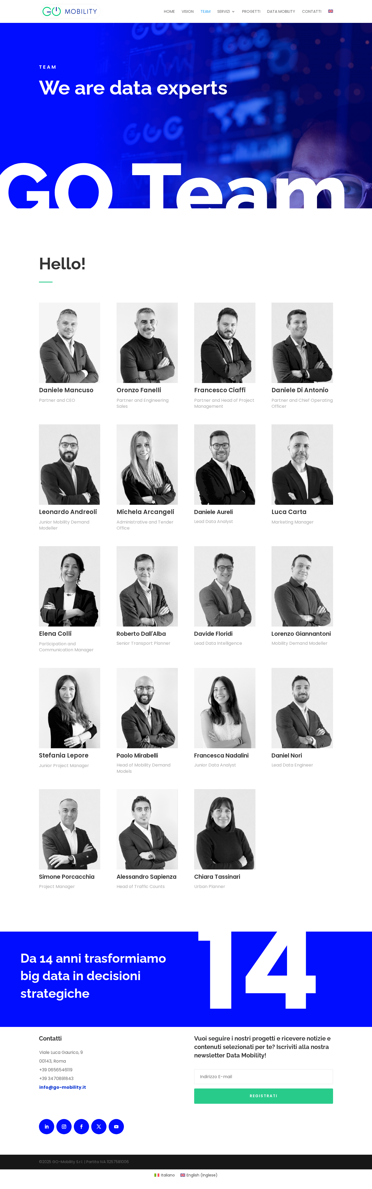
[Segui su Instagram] (64, 1126)
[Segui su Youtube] (116, 1126)
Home (169, 12)
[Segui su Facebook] (81, 1126)
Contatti (311, 12)
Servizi (223, 12)
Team (205, 12)
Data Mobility (281, 12)
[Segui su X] (98, 1126)
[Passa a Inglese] (330, 16)
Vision (188, 12)
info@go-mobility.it (62, 1087)
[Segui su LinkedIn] (46, 1126)
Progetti (251, 12)
